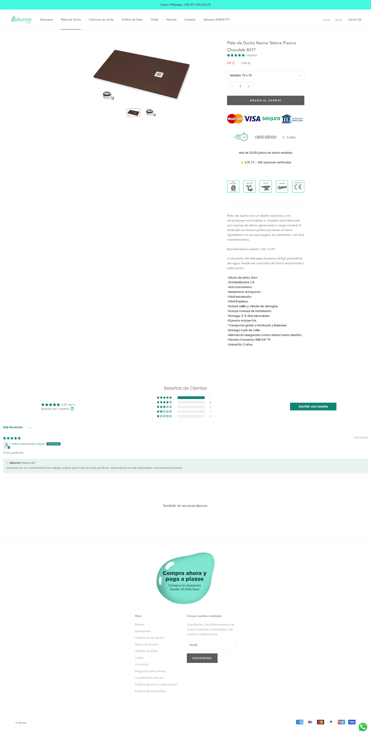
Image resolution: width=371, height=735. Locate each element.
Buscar (338, 19)
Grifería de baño (132, 19)
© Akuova (20, 723)
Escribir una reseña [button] (313, 406)
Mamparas (46, 19)
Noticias (171, 19)
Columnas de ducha (101, 19)
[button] (236, 55)
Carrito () (354, 19)
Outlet (154, 19)
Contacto (190, 19)
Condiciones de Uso (149, 678)
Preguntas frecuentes (150, 671)
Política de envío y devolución (156, 684)
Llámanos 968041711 (216, 19)
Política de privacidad (150, 691)
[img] (12, 438)
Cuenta (326, 19)
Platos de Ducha (71, 19)
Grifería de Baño (146, 651)
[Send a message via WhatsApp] (363, 727)
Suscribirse (202, 658)
